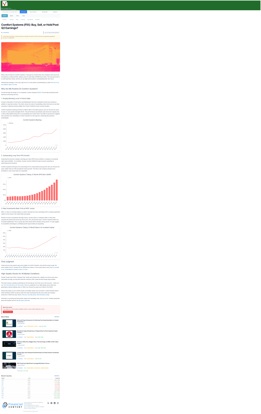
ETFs (17, 15)
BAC (21, 370)
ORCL (3, 395)
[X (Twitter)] (48, 405)
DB (42, 326)
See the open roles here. (23, 300)
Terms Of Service (32, 408)
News (17, 19)
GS (24, 370)
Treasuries (37, 19)
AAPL (3, 382)
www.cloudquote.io (28, 403)
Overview (12, 19)
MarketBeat (20, 326)
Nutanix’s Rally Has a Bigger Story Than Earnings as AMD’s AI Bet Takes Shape (37, 342)
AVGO (39, 337)
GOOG (3, 388)
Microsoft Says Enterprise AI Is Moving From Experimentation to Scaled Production (37, 320)
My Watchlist (45, 12)
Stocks (11, 15)
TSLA (2, 397)
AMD (2, 384)
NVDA (42, 337)
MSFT (45, 326)
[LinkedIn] (54, 405)
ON (40, 358)
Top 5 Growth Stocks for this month (13, 285)
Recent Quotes (33, 12)
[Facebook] (51, 405)
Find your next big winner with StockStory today (35, 294)
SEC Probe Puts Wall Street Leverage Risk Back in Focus (34, 363)
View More (56, 316)
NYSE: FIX (40, 92)
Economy (36, 326)
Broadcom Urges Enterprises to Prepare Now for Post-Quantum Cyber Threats (37, 331)
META (3, 389)
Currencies (23, 19)
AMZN (3, 380)
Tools (23, 15)
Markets (4, 15)
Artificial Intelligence (30, 326)
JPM (27, 370)
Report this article (8, 311)
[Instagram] (57, 405)
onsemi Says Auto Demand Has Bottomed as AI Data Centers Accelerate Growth (38, 353)
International (30, 19)
